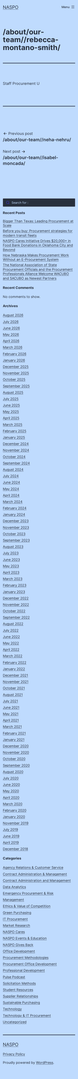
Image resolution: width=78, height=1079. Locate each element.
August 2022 (13, 624)
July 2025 (11, 399)
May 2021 (10, 714)
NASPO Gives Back (18, 945)
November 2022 (16, 605)
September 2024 (16, 463)
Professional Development (24, 970)
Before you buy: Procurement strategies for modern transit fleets (38, 233)
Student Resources (18, 990)
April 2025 (11, 418)
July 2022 (11, 630)
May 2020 (11, 791)
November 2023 (16, 527)
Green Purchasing (17, 913)
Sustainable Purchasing (21, 1003)
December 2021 (15, 675)
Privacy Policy (14, 1054)
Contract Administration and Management (37, 880)
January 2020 (14, 817)
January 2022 (14, 669)
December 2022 (16, 598)
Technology (12, 1009)
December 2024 (16, 444)
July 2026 (11, 322)
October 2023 (14, 534)
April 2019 (11, 842)
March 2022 (12, 656)
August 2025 (13, 392)
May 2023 (11, 566)
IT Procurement (15, 919)
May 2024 (11, 489)
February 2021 (14, 733)
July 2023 (11, 553)
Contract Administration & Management (35, 874)
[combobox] (39, 202)
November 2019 (15, 823)
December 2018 (15, 849)
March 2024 (13, 502)
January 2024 (14, 514)
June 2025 (11, 405)
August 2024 (13, 470)
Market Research (16, 925)
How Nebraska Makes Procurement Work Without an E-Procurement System (36, 257)
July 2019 (10, 829)
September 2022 (16, 617)
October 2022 (14, 611)
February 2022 (14, 662)
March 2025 (12, 425)
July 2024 (11, 476)
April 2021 (11, 720)
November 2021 (15, 682)
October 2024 (14, 457)
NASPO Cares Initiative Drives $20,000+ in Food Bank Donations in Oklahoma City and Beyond (38, 245)
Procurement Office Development (30, 964)
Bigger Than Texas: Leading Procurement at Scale (38, 223)
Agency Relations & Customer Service (33, 867)
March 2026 (12, 347)
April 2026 (11, 341)
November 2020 (16, 752)
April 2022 (11, 650)
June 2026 (11, 328)
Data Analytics (14, 887)
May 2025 (11, 412)
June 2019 (11, 836)
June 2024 (11, 482)
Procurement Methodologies (25, 958)
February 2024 (15, 508)
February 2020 (14, 810)
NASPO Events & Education (25, 938)
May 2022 (11, 643)
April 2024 (11, 495)
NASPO (10, 7)
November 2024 (16, 450)
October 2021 (14, 688)
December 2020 (16, 746)
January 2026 (14, 360)
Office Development (19, 951)
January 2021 (13, 740)
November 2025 (16, 373)
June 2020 (11, 785)
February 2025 (14, 431)
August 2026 (13, 315)
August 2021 (13, 695)
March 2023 (12, 579)
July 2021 (10, 701)
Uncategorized (15, 1022)
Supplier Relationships (20, 996)
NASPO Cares (14, 932)
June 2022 (11, 637)
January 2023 (14, 592)
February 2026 (14, 354)
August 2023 (13, 547)
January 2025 (14, 437)
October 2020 (14, 759)
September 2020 (16, 765)
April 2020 (11, 798)
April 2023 (11, 572)
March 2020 (12, 804)
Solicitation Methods (19, 983)
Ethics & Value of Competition (27, 906)
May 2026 (11, 334)
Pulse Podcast (14, 977)
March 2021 (12, 727)
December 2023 (16, 521)
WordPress (44, 1063)
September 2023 (16, 540)
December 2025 (16, 367)
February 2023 (14, 585)
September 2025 (16, 386)
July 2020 (11, 778)
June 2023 (11, 560)
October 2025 (14, 379)
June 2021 (11, 707)
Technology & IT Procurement (27, 1015)
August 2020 (13, 772)
